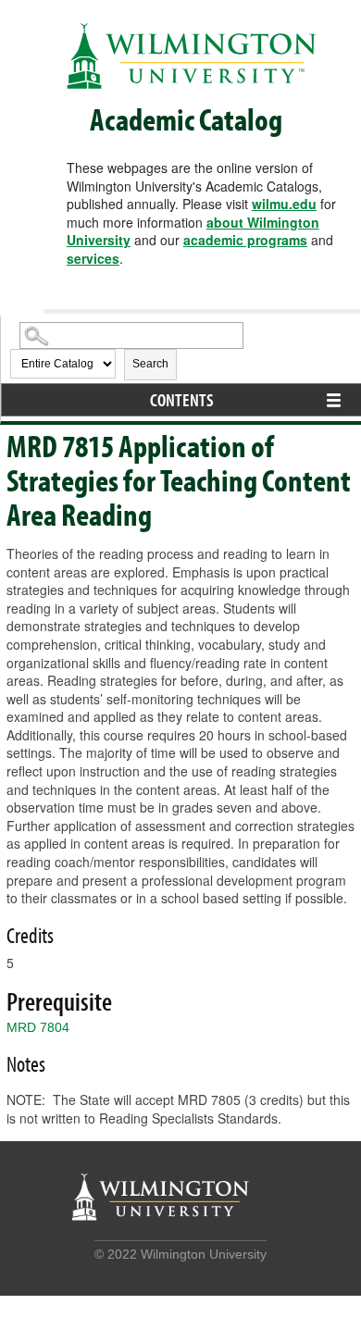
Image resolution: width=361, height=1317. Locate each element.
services (93, 258)
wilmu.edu (284, 203)
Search (150, 363)
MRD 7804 (37, 1027)
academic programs (245, 239)
